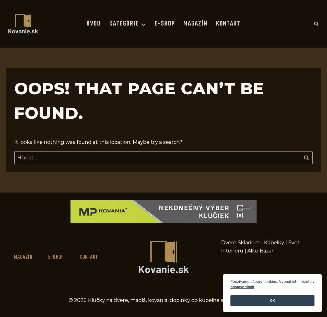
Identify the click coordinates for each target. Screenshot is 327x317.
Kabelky (274, 242)
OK (272, 301)
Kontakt (228, 24)
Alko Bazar (260, 251)
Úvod (94, 24)
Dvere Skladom (240, 242)
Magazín (195, 24)
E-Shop (165, 24)
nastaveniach (242, 287)
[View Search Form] (316, 23)
